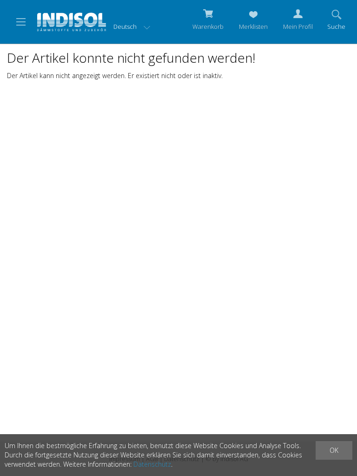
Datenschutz (152, 464)
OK (334, 450)
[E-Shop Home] (71, 21)
